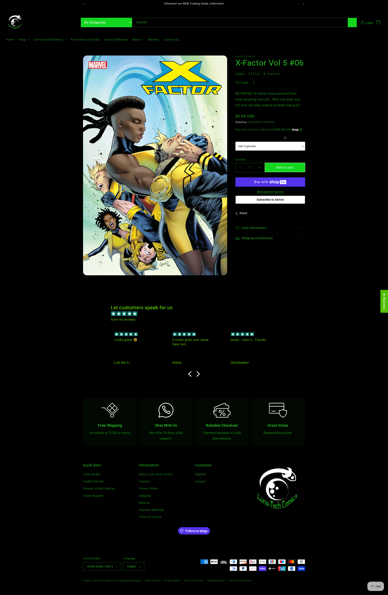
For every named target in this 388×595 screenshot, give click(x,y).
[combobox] (244, 22)
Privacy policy (172, 580)
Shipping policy (216, 580)
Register (200, 474)
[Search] (352, 22)
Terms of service (193, 580)
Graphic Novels (93, 481)
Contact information (240, 580)
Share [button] (243, 213)
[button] (23, 39)
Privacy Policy (148, 488)
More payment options (270, 191)
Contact (144, 481)
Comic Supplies (93, 495)
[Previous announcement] (84, 4)
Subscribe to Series (270, 199)
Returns (144, 502)
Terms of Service (150, 517)
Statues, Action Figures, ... (101, 488)
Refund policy (152, 580)
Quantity (240, 159)
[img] (196, 314)
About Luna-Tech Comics (156, 474)
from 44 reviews (123, 320)
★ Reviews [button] (384, 301)
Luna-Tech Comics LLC (105, 581)
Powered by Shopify (130, 581)
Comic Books (92, 474)
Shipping (240, 122)
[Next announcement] (303, 4)
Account (200, 481)
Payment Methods (151, 510)
